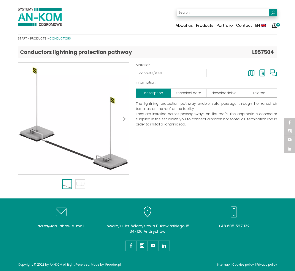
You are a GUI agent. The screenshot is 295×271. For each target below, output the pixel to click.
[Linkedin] (289, 148)
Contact (244, 25)
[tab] (67, 184)
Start (22, 38)
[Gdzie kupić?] (251, 73)
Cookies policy (243, 264)
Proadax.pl (113, 264)
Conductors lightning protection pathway (76, 52)
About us (184, 25)
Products (204, 25)
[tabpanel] (73, 118)
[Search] (273, 12)
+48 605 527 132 (234, 226)
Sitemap (223, 264)
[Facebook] (289, 122)
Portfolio (225, 25)
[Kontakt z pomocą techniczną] (273, 73)
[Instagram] (289, 131)
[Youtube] (289, 140)
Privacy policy (267, 264)
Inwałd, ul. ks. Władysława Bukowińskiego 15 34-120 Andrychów (147, 228)
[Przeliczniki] (262, 73)
